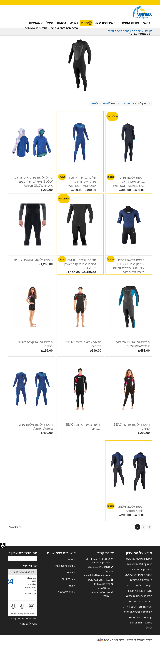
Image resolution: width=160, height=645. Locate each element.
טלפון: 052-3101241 (99, 567)
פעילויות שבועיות (64, 566)
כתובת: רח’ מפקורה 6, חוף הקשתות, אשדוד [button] (98, 560)
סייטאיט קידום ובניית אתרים (118, 640)
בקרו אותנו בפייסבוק (99, 579)
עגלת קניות (67, 579)
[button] (142, 34)
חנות (70, 559)
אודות (70, 572)
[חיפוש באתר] (130, 34)
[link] (112, 571)
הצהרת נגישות (65, 592)
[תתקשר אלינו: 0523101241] (112, 567)
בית (71, 585)
